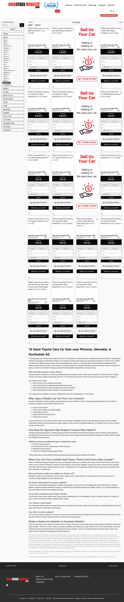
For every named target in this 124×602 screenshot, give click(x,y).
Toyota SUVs (109, 361)
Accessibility (31, 598)
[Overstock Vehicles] (25, 5)
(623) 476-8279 (11, 566)
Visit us (81, 529)
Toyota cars (83, 361)
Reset (12, 29)
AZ (113, 11)
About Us (40, 576)
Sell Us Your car (62, 576)
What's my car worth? (38, 81)
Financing (40, 582)
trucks (34, 363)
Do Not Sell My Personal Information (63, 598)
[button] (68, 5)
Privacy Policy (41, 598)
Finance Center (81, 576)
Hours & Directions (44, 579)
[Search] (22, 25)
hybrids (117, 361)
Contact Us (63, 566)
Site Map (49, 598)
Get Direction (114, 566)
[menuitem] (13, 40)
